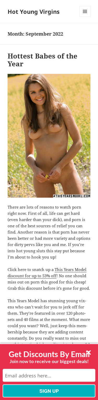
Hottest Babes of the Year (42, 59)
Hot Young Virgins (34, 11)
